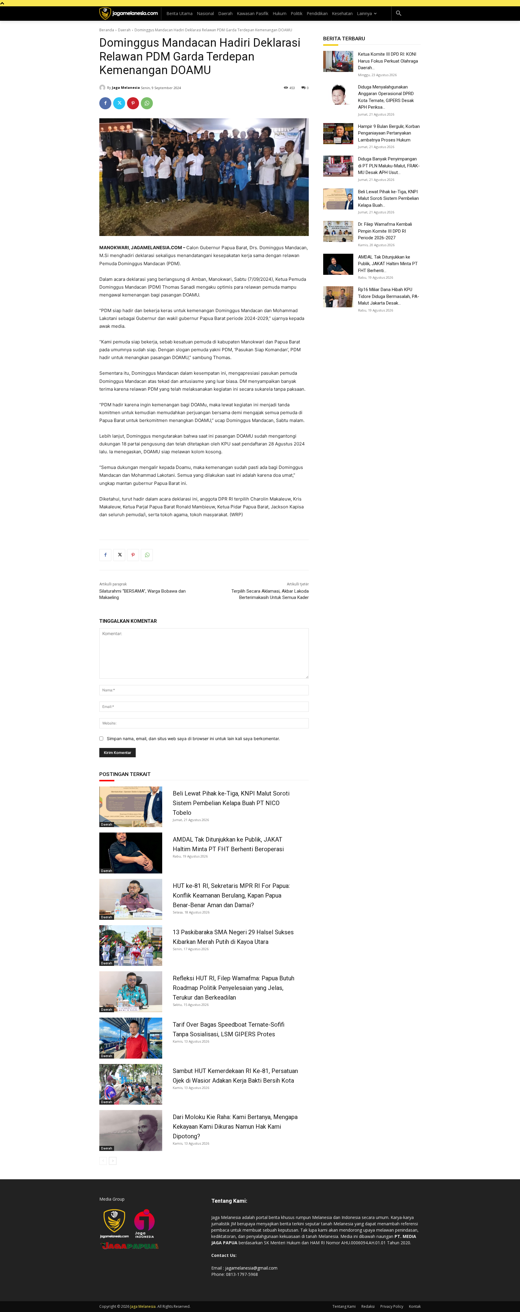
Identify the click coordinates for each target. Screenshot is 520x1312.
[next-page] (112, 1161)
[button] (399, 13)
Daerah (124, 30)
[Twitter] (119, 103)
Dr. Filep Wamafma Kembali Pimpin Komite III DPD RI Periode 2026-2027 (385, 231)
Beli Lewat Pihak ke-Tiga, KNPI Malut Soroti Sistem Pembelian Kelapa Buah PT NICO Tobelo (231, 803)
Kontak (415, 1306)
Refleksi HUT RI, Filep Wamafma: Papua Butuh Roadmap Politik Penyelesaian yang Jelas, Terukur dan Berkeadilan (233, 988)
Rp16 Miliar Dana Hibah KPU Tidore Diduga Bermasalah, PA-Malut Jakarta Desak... (388, 296)
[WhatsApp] (147, 103)
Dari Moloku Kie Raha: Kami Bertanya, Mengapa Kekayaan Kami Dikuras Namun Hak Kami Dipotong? (235, 1126)
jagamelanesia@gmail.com (251, 1268)
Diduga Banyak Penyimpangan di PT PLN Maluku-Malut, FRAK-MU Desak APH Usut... (389, 165)
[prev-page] (103, 1161)
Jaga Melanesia (126, 87)
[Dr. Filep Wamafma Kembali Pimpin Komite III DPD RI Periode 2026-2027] (338, 231)
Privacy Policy (391, 1306)
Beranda (106, 30)
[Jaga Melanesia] (103, 88)
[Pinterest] (133, 103)
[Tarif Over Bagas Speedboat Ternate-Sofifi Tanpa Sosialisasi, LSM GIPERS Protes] (130, 1038)
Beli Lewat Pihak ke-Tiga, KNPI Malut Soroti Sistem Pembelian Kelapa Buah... (388, 198)
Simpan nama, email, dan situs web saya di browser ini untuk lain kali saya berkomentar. (193, 738)
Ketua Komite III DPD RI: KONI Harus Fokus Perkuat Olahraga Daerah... (388, 60)
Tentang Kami (344, 1306)
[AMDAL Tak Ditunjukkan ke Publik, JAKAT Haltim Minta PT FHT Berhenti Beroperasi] (130, 853)
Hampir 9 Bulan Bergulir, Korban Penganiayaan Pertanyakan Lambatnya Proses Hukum (389, 133)
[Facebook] (105, 103)
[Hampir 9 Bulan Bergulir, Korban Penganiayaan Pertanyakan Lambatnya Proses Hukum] (338, 133)
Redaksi (368, 1306)
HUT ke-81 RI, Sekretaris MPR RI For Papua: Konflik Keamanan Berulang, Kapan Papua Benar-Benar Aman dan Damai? (231, 895)
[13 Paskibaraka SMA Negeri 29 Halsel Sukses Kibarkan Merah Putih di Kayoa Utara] (130, 945)
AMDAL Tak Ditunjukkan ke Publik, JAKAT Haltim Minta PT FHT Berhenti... (388, 263)
